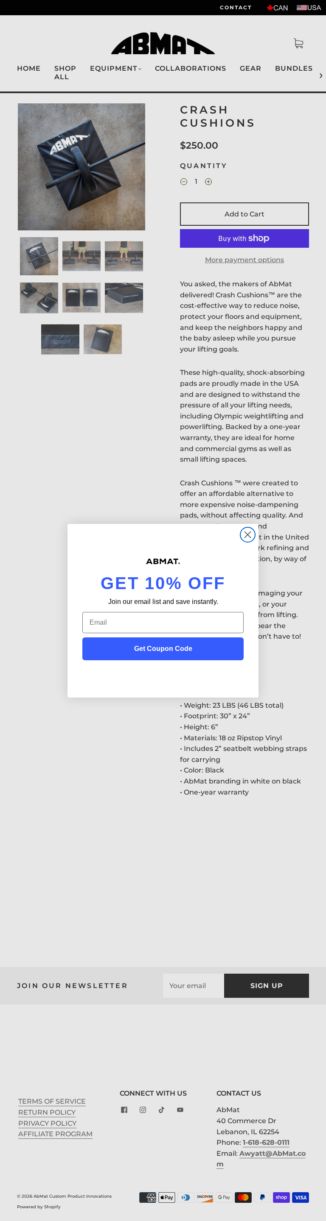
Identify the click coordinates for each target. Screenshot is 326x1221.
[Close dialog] (247, 534)
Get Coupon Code (163, 648)
